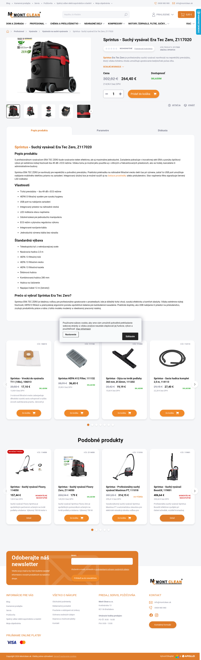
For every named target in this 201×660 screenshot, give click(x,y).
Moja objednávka (102, 3)
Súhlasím (130, 336)
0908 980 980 (160, 608)
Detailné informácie (112, 67)
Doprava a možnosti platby (64, 619)
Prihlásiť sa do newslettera (85, 578)
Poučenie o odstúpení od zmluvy (66, 610)
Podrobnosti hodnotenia (143, 49)
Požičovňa (48, 3)
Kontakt (56, 623)
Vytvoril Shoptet (167, 656)
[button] (88, 425)
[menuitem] (16, 24)
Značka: (167, 50)
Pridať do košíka (140, 94)
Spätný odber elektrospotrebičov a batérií (74, 3)
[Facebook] (151, 615)
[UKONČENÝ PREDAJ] (28, 467)
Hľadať (126, 14)
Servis (37, 3)
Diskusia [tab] (163, 130)
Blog (8, 3)
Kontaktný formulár (162, 625)
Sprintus (107, 57)
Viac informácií (83, 328)
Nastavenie (70, 334)
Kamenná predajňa (22, 3)
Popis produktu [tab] (39, 130)
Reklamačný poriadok (62, 606)
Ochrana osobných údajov (64, 615)
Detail (28, 518)
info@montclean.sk (163, 602)
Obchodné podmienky (62, 602)
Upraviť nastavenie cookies (65, 656)
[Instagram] (157, 615)
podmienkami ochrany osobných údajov (112, 569)
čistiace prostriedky (117, 175)
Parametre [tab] (103, 130)
